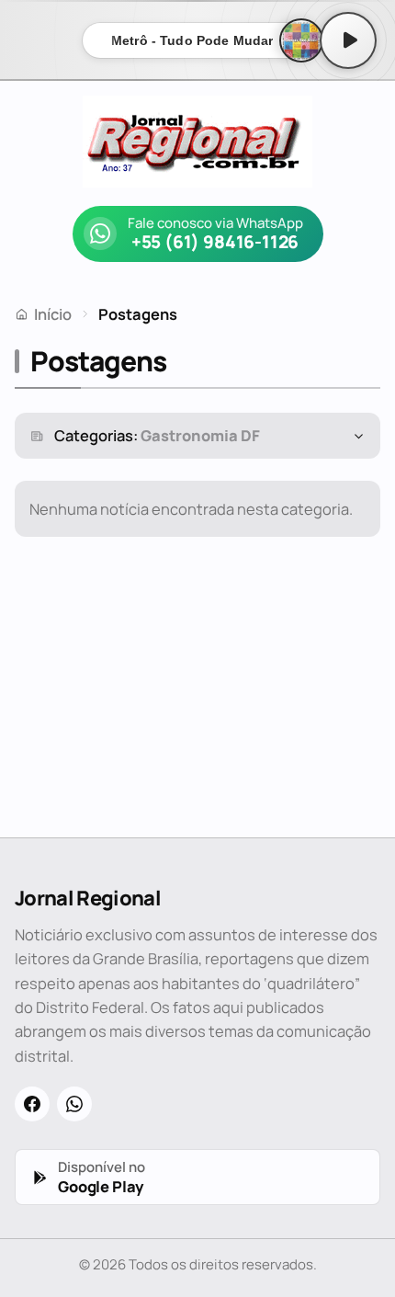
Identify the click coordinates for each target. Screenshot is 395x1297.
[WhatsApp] (74, 1104)
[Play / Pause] (348, 40)
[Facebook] (32, 1104)
